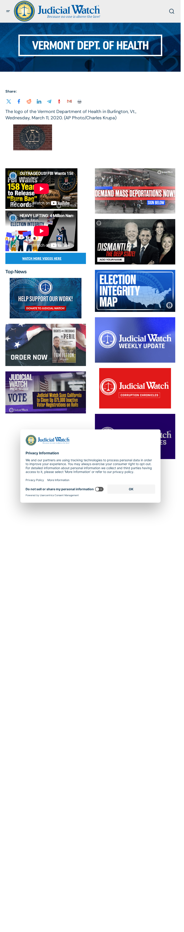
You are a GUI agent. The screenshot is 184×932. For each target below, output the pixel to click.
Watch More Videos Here (41, 258)
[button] (8, 11)
